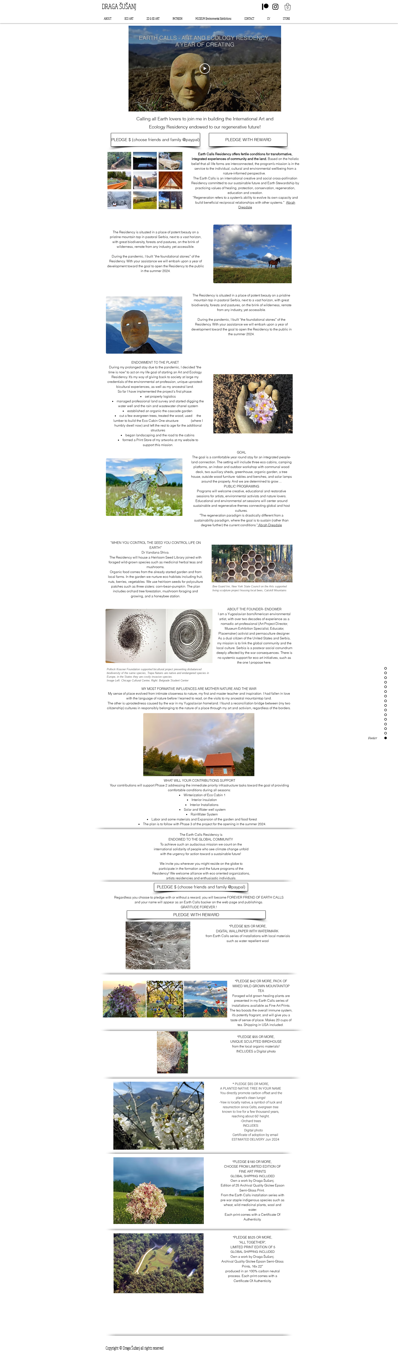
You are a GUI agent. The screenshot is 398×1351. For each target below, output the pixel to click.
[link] (288, 6)
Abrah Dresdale (269, 525)
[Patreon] (265, 7)
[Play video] (205, 68)
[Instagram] (275, 7)
